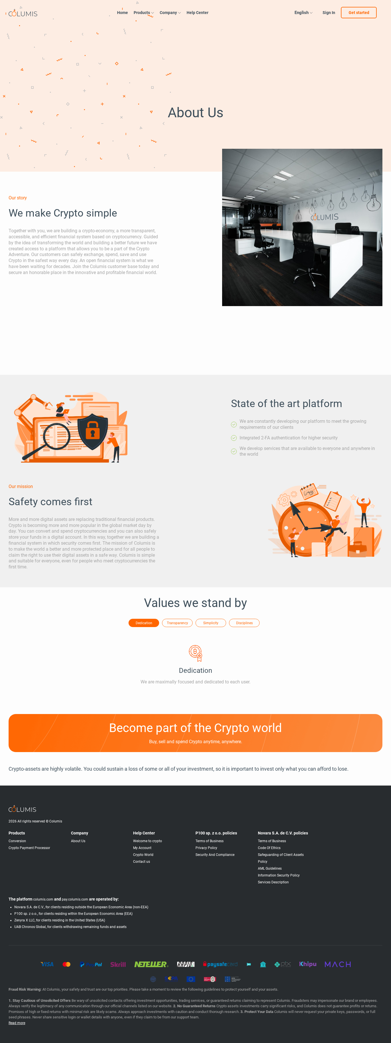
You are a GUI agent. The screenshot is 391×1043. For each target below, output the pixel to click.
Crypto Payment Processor (29, 848)
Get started (359, 12)
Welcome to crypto (147, 841)
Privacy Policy (206, 848)
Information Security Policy (279, 875)
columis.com (43, 899)
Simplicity (210, 623)
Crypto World (143, 855)
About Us (78, 841)
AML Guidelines (270, 868)
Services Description (273, 882)
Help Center (197, 12)
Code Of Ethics (269, 848)
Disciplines (244, 623)
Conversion (17, 841)
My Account (142, 848)
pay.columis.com (75, 899)
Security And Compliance (215, 855)
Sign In (329, 12)
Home (122, 12)
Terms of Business (210, 841)
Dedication (144, 623)
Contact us (141, 862)
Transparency (177, 623)
